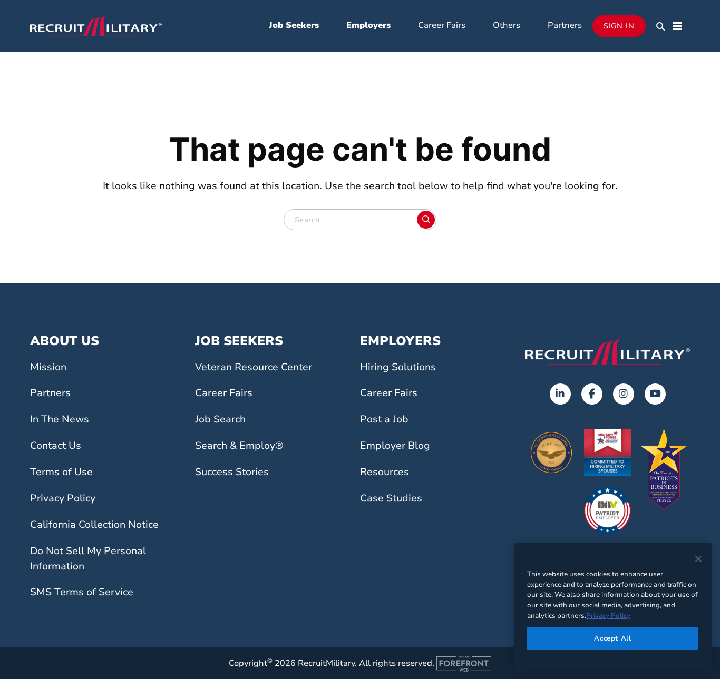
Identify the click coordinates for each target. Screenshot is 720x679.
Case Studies (391, 498)
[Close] (698, 558)
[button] (660, 26)
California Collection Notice (94, 525)
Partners (565, 25)
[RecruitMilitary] (96, 25)
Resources (384, 472)
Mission (48, 367)
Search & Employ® (239, 445)
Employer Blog (395, 445)
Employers (368, 25)
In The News (59, 419)
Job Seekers (294, 25)
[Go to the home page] (607, 352)
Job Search (220, 419)
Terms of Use (61, 472)
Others (506, 25)
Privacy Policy (62, 498)
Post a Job (384, 419)
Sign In (619, 26)
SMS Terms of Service (81, 592)
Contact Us (55, 445)
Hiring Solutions (398, 367)
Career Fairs (441, 25)
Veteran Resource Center (253, 367)
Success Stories (232, 472)
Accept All (612, 638)
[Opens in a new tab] (560, 394)
